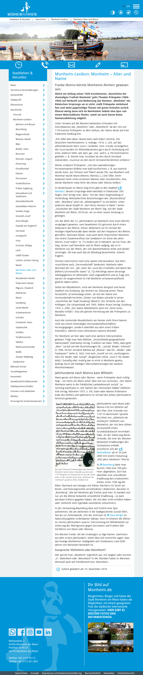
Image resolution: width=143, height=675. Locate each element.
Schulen (20, 317)
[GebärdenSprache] (129, 12)
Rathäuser (21, 293)
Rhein (19, 297)
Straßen (20, 332)
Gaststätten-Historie (26, 206)
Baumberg (108, 464)
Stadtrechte (21, 327)
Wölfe (18, 352)
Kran (18, 240)
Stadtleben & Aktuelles (20, 19)
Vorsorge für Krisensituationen (26, 401)
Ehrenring (21, 163)
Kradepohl (21, 235)
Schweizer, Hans (24, 322)
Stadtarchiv (18, 361)
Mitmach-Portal (18, 366)
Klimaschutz (16, 104)
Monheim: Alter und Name (86, 19)
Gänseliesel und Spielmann (24, 195)
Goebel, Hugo (23, 211)
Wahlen (14, 396)
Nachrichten (21, 673)
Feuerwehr (15, 376)
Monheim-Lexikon (59, 19)
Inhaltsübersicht (126, 673)
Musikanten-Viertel (25, 278)
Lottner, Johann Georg (27, 260)
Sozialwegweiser (18, 371)
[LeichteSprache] (121, 12)
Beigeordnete (22, 134)
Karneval (20, 231)
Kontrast (114, 12)
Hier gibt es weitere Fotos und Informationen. (106, 613)
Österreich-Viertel (24, 283)
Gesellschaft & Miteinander (24, 381)
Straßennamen (23, 337)
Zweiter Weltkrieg (24, 357)
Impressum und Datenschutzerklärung (62, 673)
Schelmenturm (23, 312)
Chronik (17, 114)
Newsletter (109, 673)
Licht (18, 250)
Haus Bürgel (116, 515)
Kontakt (35, 673)
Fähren (19, 173)
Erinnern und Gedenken (22, 391)
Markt (18, 265)
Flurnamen (21, 178)
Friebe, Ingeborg (24, 188)
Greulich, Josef (23, 216)
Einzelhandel (22, 168)
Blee (18, 144)
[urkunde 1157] (75, 434)
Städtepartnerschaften (21, 386)
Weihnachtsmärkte (25, 347)
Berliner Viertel (23, 139)
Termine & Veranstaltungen (24, 90)
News (13, 85)
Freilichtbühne (23, 183)
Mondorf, (60, 191)
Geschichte (41, 19)
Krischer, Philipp (24, 245)
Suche (137, 12)
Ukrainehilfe (16, 95)
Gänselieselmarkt (24, 201)
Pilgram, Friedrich (24, 288)
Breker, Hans (22, 149)
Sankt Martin (22, 307)
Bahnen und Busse (25, 124)
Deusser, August (24, 159)
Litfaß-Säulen (22, 255)
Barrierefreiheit (92, 673)
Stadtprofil (15, 99)
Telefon (19, 342)
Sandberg (21, 303)
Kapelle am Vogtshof (26, 225)
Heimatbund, (104, 452)
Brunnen (20, 153)
